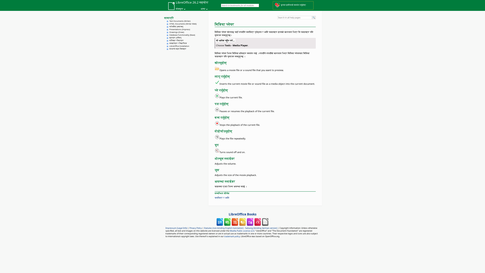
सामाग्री (169, 18)
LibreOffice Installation (179, 46)
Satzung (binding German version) (261, 228)
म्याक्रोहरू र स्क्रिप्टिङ (178, 43)
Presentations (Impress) (179, 29)
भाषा (203, 8)
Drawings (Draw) (176, 32)
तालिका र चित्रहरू (176, 40)
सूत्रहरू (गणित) (175, 37)
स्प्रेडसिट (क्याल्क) (176, 26)
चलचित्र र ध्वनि (222, 197)
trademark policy (232, 236)
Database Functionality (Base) (182, 35)
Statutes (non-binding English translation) (224, 228)
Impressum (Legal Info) (176, 228)
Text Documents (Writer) (180, 21)
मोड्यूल (179, 8)
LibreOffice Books (242, 214)
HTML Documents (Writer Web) (183, 23)
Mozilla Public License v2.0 (242, 230)
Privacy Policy (195, 228)
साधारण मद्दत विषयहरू (177, 49)
